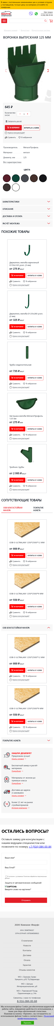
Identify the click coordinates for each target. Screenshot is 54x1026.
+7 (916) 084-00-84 (40, 846)
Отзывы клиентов (27, 970)
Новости (27, 945)
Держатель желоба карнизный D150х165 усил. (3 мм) (24, 263)
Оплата (27, 960)
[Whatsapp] (36, 14)
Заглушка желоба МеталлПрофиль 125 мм (26, 417)
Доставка (27, 955)
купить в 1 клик (31, 128)
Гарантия (27, 965)
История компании (19, 808)
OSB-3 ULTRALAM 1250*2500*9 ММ (26, 593)
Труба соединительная (20, 364)
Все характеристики (12, 162)
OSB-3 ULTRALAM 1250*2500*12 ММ (27, 542)
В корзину (15, 127)
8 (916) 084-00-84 (47, 15)
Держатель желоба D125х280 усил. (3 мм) (26, 315)
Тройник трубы (16, 467)
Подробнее (16, 771)
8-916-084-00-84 (27, 1001)
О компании (27, 940)
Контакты (27, 950)
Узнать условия (18, 759)
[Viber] (31, 14)
